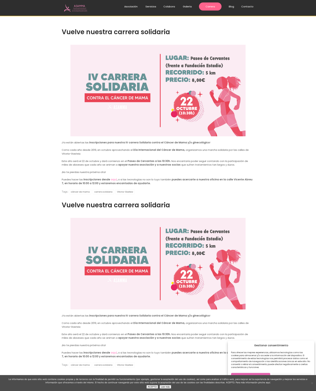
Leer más (165, 387)
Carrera (210, 6)
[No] (312, 383)
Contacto (247, 6)
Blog (231, 6)
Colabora (169, 6)
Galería (187, 6)
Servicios (150, 6)
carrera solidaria (103, 191)
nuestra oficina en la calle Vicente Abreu (225, 179)
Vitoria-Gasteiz (125, 191)
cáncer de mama (80, 191)
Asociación (131, 6)
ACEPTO (152, 387)
